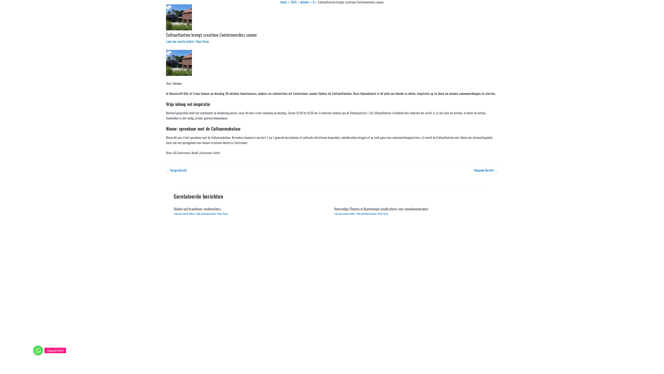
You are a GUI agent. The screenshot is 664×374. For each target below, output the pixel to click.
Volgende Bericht (486, 170)
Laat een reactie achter (180, 41)
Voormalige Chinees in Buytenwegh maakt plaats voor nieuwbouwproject (381, 208)
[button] (38, 350)
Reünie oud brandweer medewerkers (197, 208)
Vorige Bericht (176, 170)
